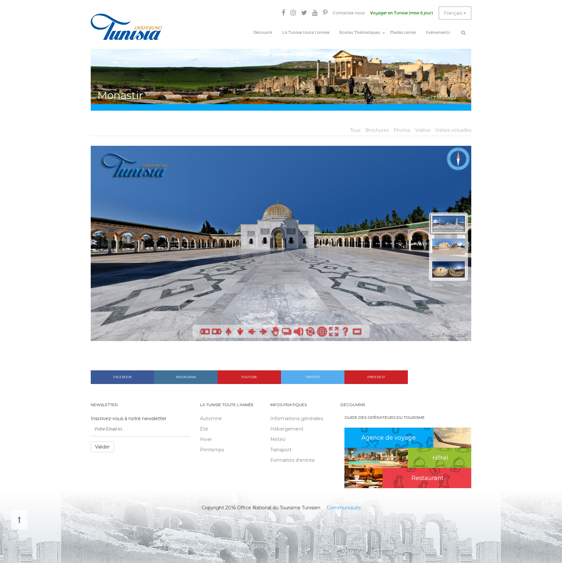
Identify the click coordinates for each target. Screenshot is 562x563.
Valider (102, 447)
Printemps (212, 450)
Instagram (186, 377)
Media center (403, 32)
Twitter (313, 377)
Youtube (249, 377)
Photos (402, 130)
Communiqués (344, 508)
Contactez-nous (349, 13)
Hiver (206, 439)
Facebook (122, 377)
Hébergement (286, 429)
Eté (204, 429)
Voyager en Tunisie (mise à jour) (401, 13)
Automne (211, 418)
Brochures (377, 130)
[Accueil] (126, 26)
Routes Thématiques (359, 32)
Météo (278, 439)
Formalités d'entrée (292, 460)
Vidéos (422, 130)
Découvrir (263, 32)
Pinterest (376, 377)
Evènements (438, 32)
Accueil (424, 98)
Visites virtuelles (453, 130)
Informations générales (296, 418)
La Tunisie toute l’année (305, 32)
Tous (355, 130)
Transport (280, 450)
